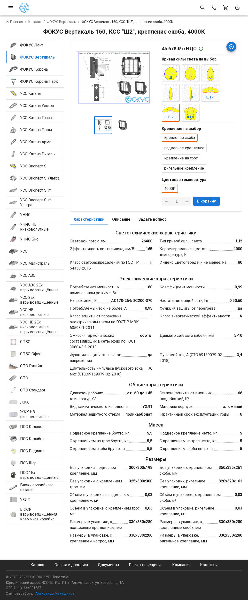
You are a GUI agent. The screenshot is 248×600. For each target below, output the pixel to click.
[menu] (11, 8)
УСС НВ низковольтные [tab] (34, 312)
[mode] (237, 8)
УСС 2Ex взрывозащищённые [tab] (39, 300)
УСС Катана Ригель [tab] (37, 154)
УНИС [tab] (25, 214)
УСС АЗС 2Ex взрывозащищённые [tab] (39, 287)
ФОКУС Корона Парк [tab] (39, 81)
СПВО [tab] (25, 341)
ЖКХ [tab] (24, 402)
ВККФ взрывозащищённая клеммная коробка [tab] (38, 514)
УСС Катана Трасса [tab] (37, 117)
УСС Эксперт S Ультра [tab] (40, 178)
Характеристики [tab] (89, 219)
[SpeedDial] (231, 47)
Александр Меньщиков (55, 593)
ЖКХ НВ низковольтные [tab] (34, 414)
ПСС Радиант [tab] (32, 451)
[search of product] (202, 8)
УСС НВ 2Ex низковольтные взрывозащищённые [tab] (39, 327)
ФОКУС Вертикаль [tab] (37, 57)
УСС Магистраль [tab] (35, 263)
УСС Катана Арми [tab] (35, 142)
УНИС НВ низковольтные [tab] (34, 227)
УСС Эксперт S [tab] (33, 166)
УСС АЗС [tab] (27, 275)
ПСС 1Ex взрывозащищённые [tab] (39, 475)
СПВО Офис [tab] (30, 354)
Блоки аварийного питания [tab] (37, 487)
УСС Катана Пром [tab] (36, 130)
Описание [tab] (121, 219)
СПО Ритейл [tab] (31, 366)
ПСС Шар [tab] (28, 463)
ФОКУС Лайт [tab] (31, 45)
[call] (214, 8)
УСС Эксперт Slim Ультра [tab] (36, 202)
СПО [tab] (24, 378)
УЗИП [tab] (25, 499)
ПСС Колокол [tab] (32, 426)
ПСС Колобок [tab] (32, 438)
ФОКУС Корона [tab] (34, 69)
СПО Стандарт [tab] (32, 390)
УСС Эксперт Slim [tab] (36, 190)
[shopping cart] (226, 8)
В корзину (206, 201)
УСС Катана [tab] (30, 93)
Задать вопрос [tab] (152, 219)
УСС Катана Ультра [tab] (37, 105)
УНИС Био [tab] (29, 239)
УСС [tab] (23, 251)
